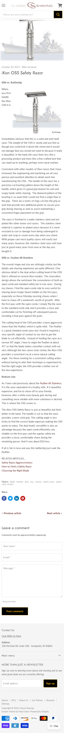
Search (5, 700)
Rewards (50, 700)
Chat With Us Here (11, 636)
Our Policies (37, 700)
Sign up (50, 683)
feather (19, 481)
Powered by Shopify (39, 711)
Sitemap (5, 703)
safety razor (48, 481)
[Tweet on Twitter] (10, 498)
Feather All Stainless (50, 383)
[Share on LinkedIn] (16, 498)
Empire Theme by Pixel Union (15, 711)
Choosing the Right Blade (15, 470)
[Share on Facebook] (4, 498)
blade (12, 481)
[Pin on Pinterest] (22, 498)
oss (31, 481)
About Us (23, 700)
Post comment (14, 611)
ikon (27, 481)
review (38, 481)
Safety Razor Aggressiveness (17, 462)
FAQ (13, 700)
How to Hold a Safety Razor (17, 466)
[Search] (58, 14)
